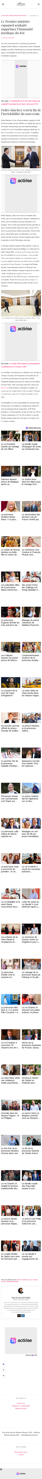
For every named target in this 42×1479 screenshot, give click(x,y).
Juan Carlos (33, 1280)
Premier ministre (12, 1281)
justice (3, 1281)
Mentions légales (21, 1408)
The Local (4, 388)
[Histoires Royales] (21, 4)
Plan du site (21, 1403)
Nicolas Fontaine (8, 38)
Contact (21, 1454)
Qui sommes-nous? (21, 1452)
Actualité (4, 15)
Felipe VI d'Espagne (22, 1280)
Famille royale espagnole (17, 15)
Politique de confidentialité (21, 1406)
